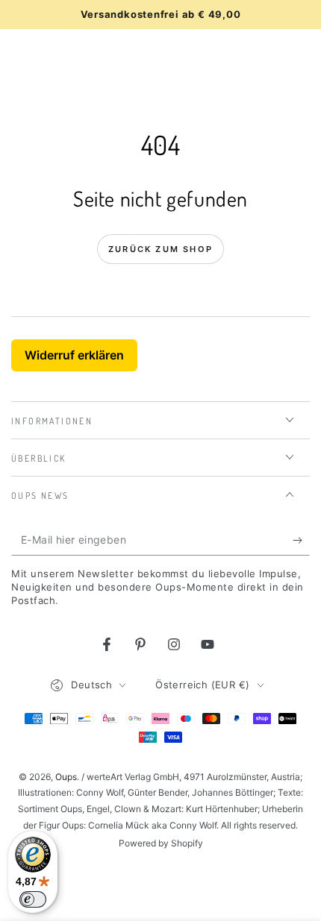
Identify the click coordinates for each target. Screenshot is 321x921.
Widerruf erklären (74, 355)
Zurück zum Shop (160, 249)
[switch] (32, 899)
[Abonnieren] (301, 540)
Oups (66, 776)
